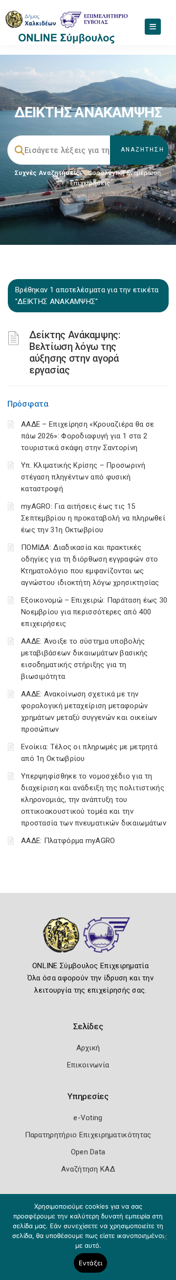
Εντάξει (91, 1263)
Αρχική (88, 1047)
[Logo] (88, 942)
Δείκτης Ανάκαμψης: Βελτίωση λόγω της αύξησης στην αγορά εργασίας (75, 352)
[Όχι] (164, 1242)
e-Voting (87, 1117)
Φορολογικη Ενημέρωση (124, 172)
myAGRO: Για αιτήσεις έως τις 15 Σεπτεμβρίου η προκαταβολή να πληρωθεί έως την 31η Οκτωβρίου (93, 518)
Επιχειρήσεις (90, 183)
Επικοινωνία (88, 1065)
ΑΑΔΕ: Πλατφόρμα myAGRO (68, 840)
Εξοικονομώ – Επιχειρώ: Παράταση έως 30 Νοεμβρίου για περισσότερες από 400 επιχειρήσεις (94, 612)
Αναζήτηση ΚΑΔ (88, 1169)
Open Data (88, 1152)
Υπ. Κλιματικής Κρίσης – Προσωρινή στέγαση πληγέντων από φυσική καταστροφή (83, 477)
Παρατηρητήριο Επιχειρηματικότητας (88, 1134)
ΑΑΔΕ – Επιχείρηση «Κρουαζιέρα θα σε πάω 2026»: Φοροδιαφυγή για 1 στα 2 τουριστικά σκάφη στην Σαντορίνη (87, 436)
